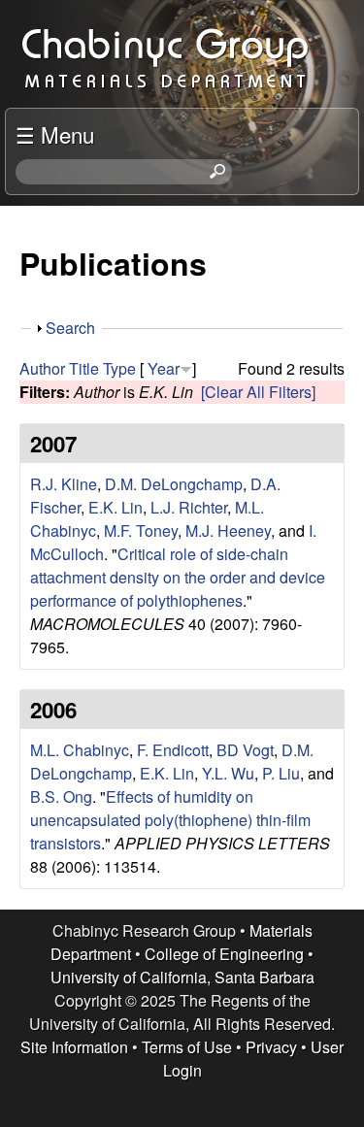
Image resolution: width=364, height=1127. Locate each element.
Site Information (74, 1047)
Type (119, 368)
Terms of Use (187, 1047)
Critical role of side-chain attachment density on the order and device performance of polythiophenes (177, 577)
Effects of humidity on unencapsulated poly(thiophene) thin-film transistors (170, 819)
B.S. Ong (61, 796)
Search (70, 327)
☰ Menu (55, 133)
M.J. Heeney (228, 530)
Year (164, 368)
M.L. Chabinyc (79, 750)
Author (42, 368)
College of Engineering (224, 954)
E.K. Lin (115, 507)
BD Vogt (245, 750)
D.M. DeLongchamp (174, 484)
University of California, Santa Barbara (182, 977)
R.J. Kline (63, 484)
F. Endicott (173, 750)
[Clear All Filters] (258, 392)
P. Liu (281, 773)
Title (84, 368)
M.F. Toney (141, 530)
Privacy (271, 1047)
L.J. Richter (188, 507)
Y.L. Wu (228, 773)
